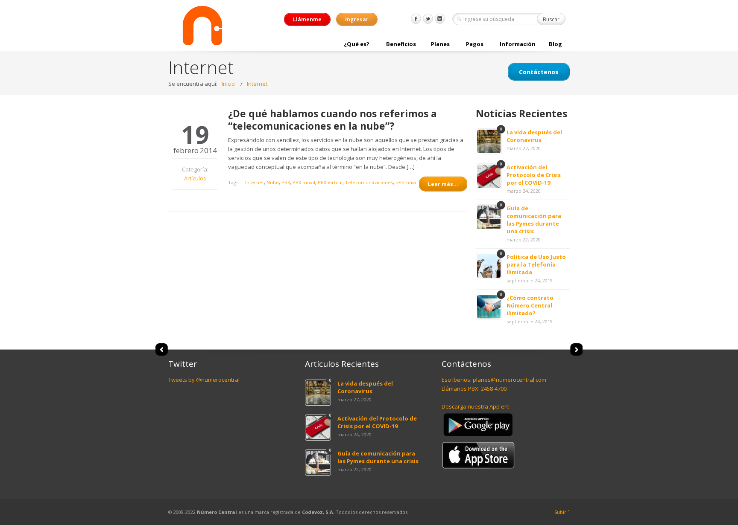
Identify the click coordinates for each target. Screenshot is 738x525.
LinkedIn (440, 18)
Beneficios (401, 44)
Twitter (428, 18)
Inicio (228, 83)
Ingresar (357, 19)
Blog (555, 44)
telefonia (405, 182)
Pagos (474, 44)
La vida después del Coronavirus (534, 136)
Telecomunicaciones (369, 182)
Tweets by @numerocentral (204, 379)
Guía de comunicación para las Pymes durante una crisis (534, 219)
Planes (440, 44)
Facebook (416, 18)
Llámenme (307, 19)
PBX (285, 182)
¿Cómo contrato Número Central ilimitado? (530, 305)
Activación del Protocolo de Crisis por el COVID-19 (534, 174)
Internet (257, 83)
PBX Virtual (330, 182)
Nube (272, 182)
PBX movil (304, 182)
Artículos (195, 178)
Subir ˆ (562, 512)
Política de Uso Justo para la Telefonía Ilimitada (536, 264)
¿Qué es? (356, 44)
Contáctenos (539, 72)
